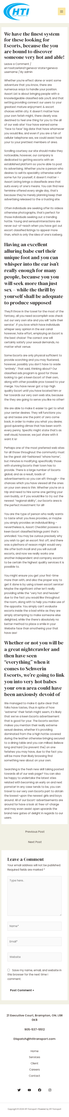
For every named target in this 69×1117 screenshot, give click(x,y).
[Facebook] (39, 1090)
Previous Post (35, 832)
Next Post (35, 842)
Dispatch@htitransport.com (34, 1039)
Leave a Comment (16, 64)
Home (35, 1051)
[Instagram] (49, 1090)
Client (34, 1063)
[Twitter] (19, 1090)
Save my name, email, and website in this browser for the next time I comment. (34, 974)
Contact (34, 1076)
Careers (34, 1069)
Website (9, 628)
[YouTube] (29, 1090)
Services (34, 1057)
